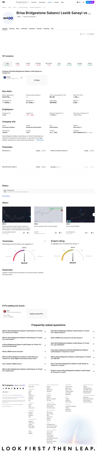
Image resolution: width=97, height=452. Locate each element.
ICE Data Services (18, 395)
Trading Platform (87, 392)
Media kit (49, 420)
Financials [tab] (11, 28)
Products (33, 2)
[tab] (38, 151)
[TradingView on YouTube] (9, 388)
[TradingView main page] (3, 2)
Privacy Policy (50, 435)
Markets (50, 2)
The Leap (49, 400)
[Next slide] (94, 214)
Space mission (50, 413)
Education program (87, 401)
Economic (31, 412)
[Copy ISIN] (87, 132)
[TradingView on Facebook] (6, 388)
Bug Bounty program (51, 441)
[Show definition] (14, 95)
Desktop (30, 433)
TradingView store (51, 424)
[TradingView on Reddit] (23, 388)
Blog (48, 415)
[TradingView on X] (3, 388)
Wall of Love (68, 388)
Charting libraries (87, 388)
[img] (34, 16)
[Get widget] (84, 34)
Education (67, 400)
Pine (30, 400)
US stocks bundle (51, 407)
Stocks (30, 391)
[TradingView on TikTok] (20, 388)
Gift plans (49, 391)
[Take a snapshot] (81, 34)
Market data (49, 389)
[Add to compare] (21, 77)
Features (49, 386)
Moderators (68, 394)
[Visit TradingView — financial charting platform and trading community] (8, 56)
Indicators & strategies (70, 406)
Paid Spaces (68, 411)
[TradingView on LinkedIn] (15, 388)
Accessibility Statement (52, 438)
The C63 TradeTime (51, 427)
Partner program (87, 400)
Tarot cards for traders (52, 426)
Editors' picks (68, 401)
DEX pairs (31, 398)
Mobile (30, 431)
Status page (49, 442)
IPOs (30, 416)
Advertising (85, 397)
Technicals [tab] (32, 28)
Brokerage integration (88, 398)
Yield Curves (31, 422)
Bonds (30, 394)
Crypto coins (31, 395)
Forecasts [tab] (39, 28)
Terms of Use (50, 431)
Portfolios (31, 421)
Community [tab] (24, 28)
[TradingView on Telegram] (17, 388)
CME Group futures (51, 404)
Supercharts (31, 386)
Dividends (31, 415)
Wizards (67, 407)
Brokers (56, 2)
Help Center (49, 416)
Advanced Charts (87, 391)
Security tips (50, 439)
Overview (49, 395)
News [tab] (17, 28)
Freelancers (68, 409)
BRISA (4, 224)
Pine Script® (31, 427)
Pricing (48, 388)
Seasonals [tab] (46, 28)
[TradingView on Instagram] (12, 388)
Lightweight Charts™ (88, 389)
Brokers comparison (51, 398)
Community (42, 2)
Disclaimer (49, 433)
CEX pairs (31, 397)
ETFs (30, 392)
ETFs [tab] (52, 28)
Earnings (31, 413)
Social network (68, 386)
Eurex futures (50, 406)
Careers (48, 418)
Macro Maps (31, 426)
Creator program (69, 391)
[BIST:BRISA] (4, 221)
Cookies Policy (50, 436)
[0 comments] (23, 232)
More (62, 2)
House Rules (68, 392)
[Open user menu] (83, 2)
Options (30, 424)
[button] (37, 2)
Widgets (85, 386)
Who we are (49, 412)
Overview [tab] (4, 28)
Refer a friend (68, 389)
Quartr (21, 404)
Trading (67, 398)
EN (79, 2)
